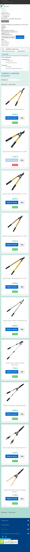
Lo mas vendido (5, 42)
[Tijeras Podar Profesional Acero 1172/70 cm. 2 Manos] (15, 266)
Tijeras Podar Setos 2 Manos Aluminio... (15, 405)
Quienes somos (5, 44)
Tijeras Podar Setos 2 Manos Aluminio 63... (15, 448)
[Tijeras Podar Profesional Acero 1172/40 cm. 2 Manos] (15, 139)
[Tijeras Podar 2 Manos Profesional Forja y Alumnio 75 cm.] (15, 308)
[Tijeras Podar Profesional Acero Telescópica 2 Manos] (15, 97)
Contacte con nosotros (6, 2)
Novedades (4, 41)
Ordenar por (4, 80)
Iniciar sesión (4, 0)
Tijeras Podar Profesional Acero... (15, 109)
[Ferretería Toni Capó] (5, 6)
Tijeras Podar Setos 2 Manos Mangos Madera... (15, 491)
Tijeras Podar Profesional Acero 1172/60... (15, 236)
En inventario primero (11, 62)
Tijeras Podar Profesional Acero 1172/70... (15, 278)
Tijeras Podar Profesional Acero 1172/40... (15, 151)
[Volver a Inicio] (2, 49)
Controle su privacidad (5, 539)
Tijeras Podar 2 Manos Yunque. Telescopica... (15, 364)
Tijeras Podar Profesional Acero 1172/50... (15, 194)
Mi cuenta (4, 529)
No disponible (9, 61)
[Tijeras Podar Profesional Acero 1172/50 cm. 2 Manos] (15, 181)
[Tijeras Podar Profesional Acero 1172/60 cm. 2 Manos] (15, 223)
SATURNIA (8, 66)
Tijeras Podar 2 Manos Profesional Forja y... (15, 321)
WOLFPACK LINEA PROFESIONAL (14, 68)
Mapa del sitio (4, 45)
